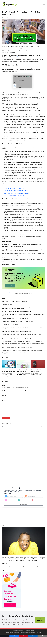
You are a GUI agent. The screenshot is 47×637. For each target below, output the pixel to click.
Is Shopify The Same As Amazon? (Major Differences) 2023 (16, 190)
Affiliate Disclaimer (9, 632)
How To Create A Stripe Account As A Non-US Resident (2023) (16, 195)
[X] (23, 567)
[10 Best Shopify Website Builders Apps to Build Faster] (9, 364)
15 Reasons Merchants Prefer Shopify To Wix (13, 192)
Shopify (14, 17)
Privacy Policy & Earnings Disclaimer (28, 632)
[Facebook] (38, 567)
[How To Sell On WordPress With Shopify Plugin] (23, 364)
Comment (4, 400)
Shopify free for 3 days (11, 292)
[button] (44, 4)
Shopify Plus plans (17, 56)
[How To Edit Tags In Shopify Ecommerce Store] (38, 364)
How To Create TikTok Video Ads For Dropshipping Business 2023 (17, 193)
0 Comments (21, 17)
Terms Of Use (38, 632)
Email (25, 390)
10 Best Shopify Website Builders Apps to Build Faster (8, 370)
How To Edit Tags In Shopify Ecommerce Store (37, 370)
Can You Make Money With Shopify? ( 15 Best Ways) (15, 188)
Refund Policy (17, 632)
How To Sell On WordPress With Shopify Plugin (23, 370)
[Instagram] (9, 567)
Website (4, 395)
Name (3, 390)
